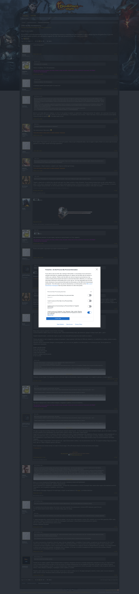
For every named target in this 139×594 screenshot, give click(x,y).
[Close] (97, 269)
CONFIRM (58, 318)
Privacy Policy (78, 324)
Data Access (69, 324)
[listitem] (69, 292)
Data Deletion (60, 324)
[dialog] (69, 297)
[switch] (89, 295)
